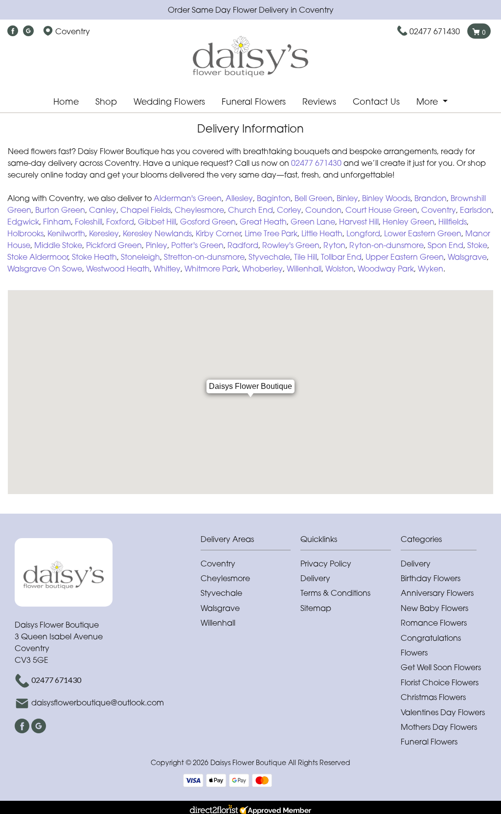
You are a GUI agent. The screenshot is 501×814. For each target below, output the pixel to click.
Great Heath (263, 221)
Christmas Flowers (433, 697)
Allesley (239, 198)
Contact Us (376, 101)
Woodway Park (386, 268)
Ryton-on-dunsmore (386, 245)
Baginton (274, 198)
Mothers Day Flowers (439, 727)
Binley (347, 198)
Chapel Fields (145, 210)
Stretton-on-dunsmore (204, 257)
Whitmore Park (211, 268)
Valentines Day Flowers (443, 712)
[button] (251, 541)
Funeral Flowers (254, 101)
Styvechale (269, 257)
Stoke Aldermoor (37, 257)
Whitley (167, 268)
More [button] (428, 101)
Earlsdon (476, 210)
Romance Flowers (434, 623)
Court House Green (381, 210)
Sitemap (315, 608)
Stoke (477, 245)
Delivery (315, 578)
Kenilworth (66, 233)
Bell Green (314, 198)
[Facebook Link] (12, 31)
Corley (289, 210)
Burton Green (60, 210)
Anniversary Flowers (437, 593)
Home (66, 101)
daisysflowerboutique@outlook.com (97, 702)
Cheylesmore (199, 210)
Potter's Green (197, 245)
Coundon (323, 210)
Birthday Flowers (430, 578)
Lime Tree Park (271, 233)
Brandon (430, 198)
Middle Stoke (58, 245)
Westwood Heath (118, 268)
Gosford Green (208, 221)
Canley (102, 210)
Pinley (156, 245)
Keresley (104, 233)
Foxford (120, 221)
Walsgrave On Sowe (44, 268)
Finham (57, 221)
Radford (243, 245)
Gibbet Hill (157, 221)
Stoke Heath (94, 257)
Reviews (319, 101)
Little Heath (321, 233)
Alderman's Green (188, 198)
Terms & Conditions (335, 593)
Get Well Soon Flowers (441, 667)
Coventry (438, 210)
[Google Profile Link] (28, 31)
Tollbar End (341, 257)
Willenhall (304, 268)
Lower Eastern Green (422, 233)
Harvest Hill (359, 221)
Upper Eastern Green (404, 257)
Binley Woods (386, 198)
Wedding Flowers (169, 101)
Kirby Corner (218, 233)
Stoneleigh (140, 257)
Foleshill (88, 221)
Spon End (445, 245)
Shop (106, 101)
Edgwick (23, 221)
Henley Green (408, 221)
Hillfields (452, 221)
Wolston (339, 268)
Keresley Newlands (157, 233)
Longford (363, 233)
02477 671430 (435, 31)
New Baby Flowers (434, 608)
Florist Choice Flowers (439, 682)
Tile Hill (305, 257)
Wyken (430, 268)
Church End (250, 210)
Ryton (334, 245)
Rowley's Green (290, 245)
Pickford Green (114, 245)
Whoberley (262, 268)
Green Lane (313, 221)
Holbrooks (25, 233)
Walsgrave (467, 257)
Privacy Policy (325, 563)
